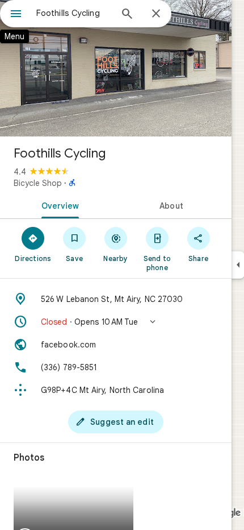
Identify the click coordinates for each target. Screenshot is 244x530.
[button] (116, 321)
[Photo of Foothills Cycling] (116, 68)
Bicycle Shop (38, 183)
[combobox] (73, 13)
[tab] (57, 204)
